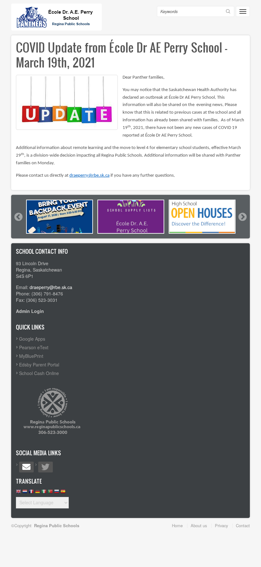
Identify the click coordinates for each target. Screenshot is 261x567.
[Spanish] (63, 493)
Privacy (221, 525)
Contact (243, 525)
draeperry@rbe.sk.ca (89, 175)
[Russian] (56, 493)
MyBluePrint (31, 356)
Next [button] (242, 216)
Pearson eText (33, 347)
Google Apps (32, 339)
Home (177, 525)
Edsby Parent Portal (39, 364)
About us (199, 525)
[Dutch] (24, 493)
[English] (18, 493)
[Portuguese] (50, 493)
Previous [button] (18, 216)
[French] (31, 493)
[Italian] (43, 493)
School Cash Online (39, 373)
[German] (37, 493)
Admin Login (30, 311)
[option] (59, 217)
